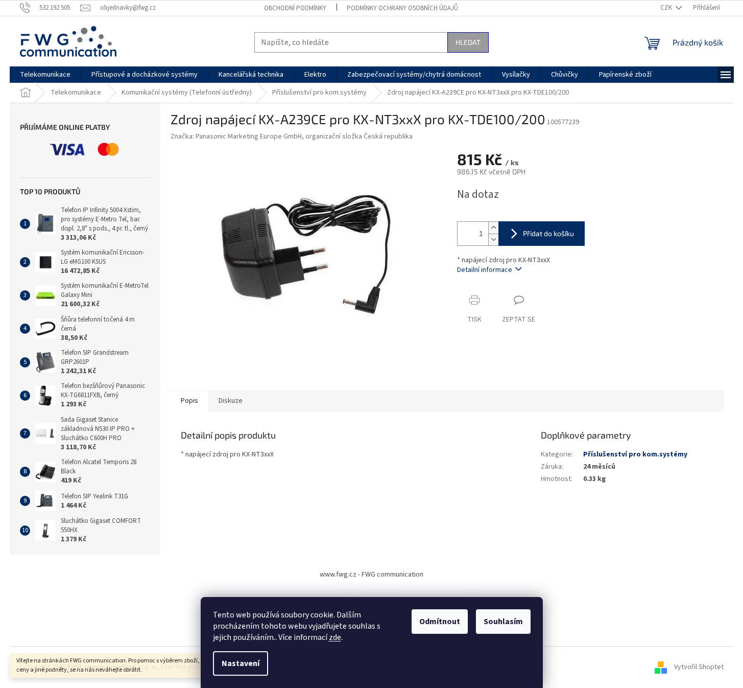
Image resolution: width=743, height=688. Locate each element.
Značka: (292, 136)
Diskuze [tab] (231, 401)
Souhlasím (503, 621)
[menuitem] (45, 74)
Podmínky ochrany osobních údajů (402, 8)
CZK (667, 7)
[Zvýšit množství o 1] (493, 228)
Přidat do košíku (548, 233)
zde (335, 637)
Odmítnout (439, 621)
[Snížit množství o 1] (493, 239)
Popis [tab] (189, 401)
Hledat (468, 42)
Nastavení (240, 663)
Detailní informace (484, 270)
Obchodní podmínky (295, 8)
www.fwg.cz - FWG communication (371, 574)
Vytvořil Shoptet (699, 667)
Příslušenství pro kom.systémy (635, 454)
